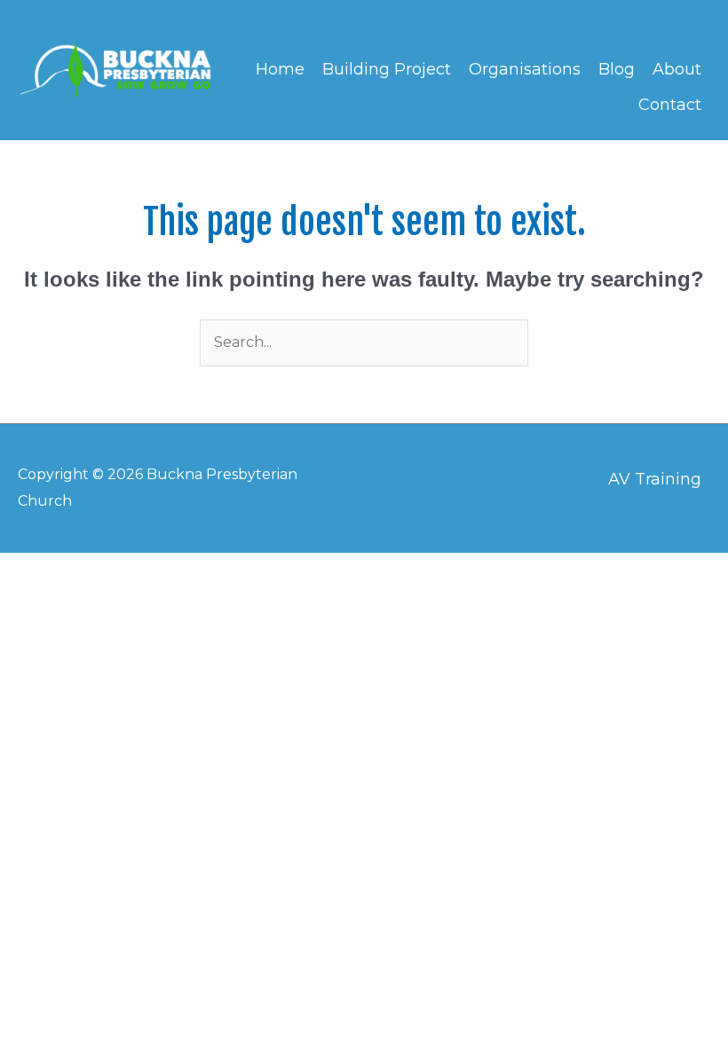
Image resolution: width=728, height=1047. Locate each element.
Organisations (525, 69)
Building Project (386, 69)
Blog (616, 69)
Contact (669, 104)
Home (280, 69)
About (677, 69)
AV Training (654, 479)
